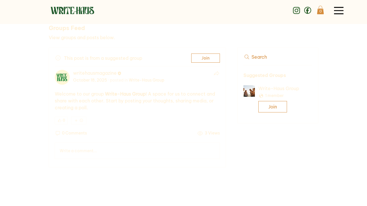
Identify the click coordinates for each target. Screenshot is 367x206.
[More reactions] (78, 120)
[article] (137, 107)
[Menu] (338, 10)
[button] (320, 10)
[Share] (216, 73)
